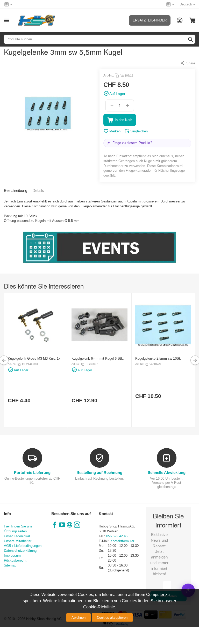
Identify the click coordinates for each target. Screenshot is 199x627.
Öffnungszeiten (15, 531)
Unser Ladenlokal (17, 536)
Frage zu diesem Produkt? (132, 143)
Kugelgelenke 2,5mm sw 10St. (158, 358)
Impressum (12, 555)
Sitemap (10, 565)
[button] (187, 63)
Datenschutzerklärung (20, 551)
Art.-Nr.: (108, 75)
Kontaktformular (122, 541)
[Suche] (190, 39)
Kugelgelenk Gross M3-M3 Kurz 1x (34, 358)
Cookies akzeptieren (112, 618)
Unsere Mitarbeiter (17, 541)
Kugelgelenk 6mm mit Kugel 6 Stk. (98, 358)
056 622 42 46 (116, 536)
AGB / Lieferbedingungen (22, 546)
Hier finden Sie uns (18, 526)
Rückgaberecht (15, 560)
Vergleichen (139, 131)
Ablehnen (79, 618)
